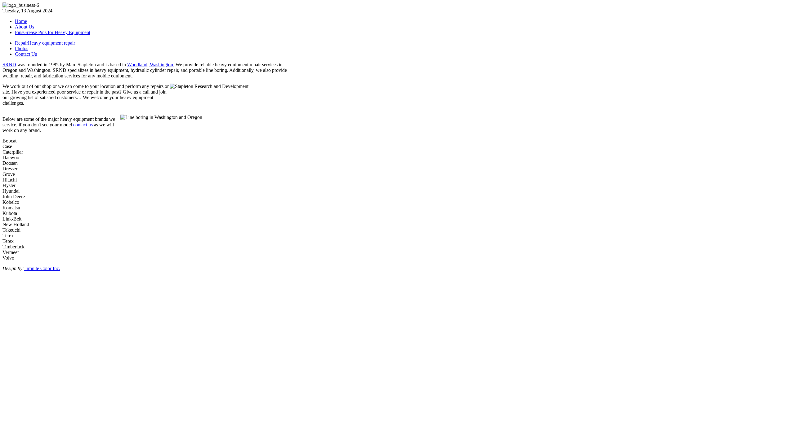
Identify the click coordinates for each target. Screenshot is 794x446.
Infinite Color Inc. (42, 268)
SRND (9, 64)
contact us (83, 124)
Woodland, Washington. (150, 64)
